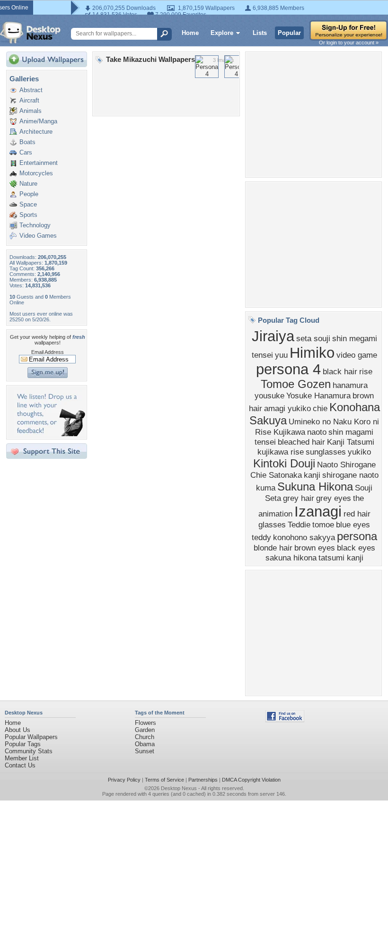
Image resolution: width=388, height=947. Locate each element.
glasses (272, 524)
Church (144, 736)
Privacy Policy (124, 780)
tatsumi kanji (340, 557)
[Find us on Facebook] (284, 719)
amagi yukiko (287, 408)
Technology (35, 225)
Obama (145, 744)
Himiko (312, 352)
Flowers (145, 722)
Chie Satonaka (276, 475)
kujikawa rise (280, 451)
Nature (28, 183)
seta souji (313, 338)
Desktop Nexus (179, 788)
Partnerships (203, 780)
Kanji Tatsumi (350, 442)
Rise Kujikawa (280, 432)
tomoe (323, 524)
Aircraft (29, 100)
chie (320, 408)
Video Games (38, 235)
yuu (281, 355)
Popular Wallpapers (31, 736)
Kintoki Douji (284, 463)
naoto (316, 432)
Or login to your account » (349, 42)
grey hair (298, 498)
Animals (30, 110)
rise (365, 371)
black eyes (356, 547)
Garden (145, 729)
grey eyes (333, 498)
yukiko (359, 451)
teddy (261, 537)
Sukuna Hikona (315, 486)
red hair (357, 513)
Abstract (31, 90)
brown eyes (314, 547)
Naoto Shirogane (346, 464)
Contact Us (20, 765)
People (28, 194)
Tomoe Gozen (296, 384)
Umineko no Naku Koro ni (334, 421)
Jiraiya (273, 336)
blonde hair (273, 547)
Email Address (47, 352)
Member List (22, 758)
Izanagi (318, 511)
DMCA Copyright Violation (251, 780)
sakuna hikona (291, 557)
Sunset (144, 751)
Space (28, 204)
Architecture (36, 131)
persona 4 (288, 369)
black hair (340, 371)
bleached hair (301, 442)
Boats (27, 142)
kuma (265, 487)
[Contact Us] (49, 434)
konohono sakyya (304, 537)
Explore (222, 32)
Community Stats (29, 751)
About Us (17, 729)
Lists (260, 32)
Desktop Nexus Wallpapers (30, 32)
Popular (289, 32)
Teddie (299, 524)
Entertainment (38, 162)
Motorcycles (36, 173)
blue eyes (353, 524)
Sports (28, 214)
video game (356, 355)
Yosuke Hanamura (318, 395)
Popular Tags (23, 744)
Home (190, 32)
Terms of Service (164, 780)
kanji (312, 475)
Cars (25, 152)
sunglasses (326, 451)
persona (357, 536)
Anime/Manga (38, 121)
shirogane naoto (350, 475)
